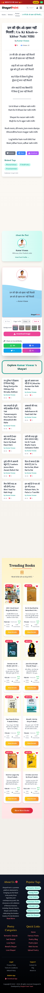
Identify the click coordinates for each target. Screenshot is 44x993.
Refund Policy (11, 970)
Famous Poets (33, 935)
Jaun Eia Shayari (33, 915)
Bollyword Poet (33, 910)
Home (4, 14)
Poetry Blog (33, 939)
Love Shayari (11, 950)
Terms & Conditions (11, 968)
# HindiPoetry (24, 164)
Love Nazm (11, 943)
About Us (33, 970)
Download (34, 153)
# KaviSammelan (11, 168)
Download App (12, 979)
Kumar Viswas (17, 14)
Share (22, 153)
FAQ (32, 968)
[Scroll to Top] (39, 988)
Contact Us (32, 965)
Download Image (23, 333)
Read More (11, 918)
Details (36, 2)
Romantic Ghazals (11, 935)
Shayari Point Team (26, 986)
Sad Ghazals (10, 939)
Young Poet (33, 892)
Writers (10, 14)
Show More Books (22, 811)
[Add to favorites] (18, 586)
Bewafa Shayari (11, 946)
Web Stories (33, 946)
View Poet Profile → (22, 257)
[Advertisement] (22, 202)
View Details (12, 632)
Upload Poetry (33, 950)
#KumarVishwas (11, 164)
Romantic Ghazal (33, 888)
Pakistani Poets (33, 901)
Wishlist (11, 153)
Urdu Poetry (33, 897)
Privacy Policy (11, 965)
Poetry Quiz (33, 943)
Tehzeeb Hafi (33, 906)
